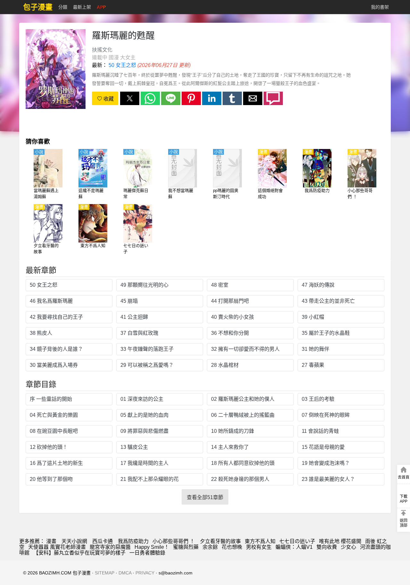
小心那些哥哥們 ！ (174, 541)
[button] (129, 98)
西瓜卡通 (102, 541)
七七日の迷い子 (297, 541)
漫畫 (51, 541)
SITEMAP (104, 572)
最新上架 (82, 7)
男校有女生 (259, 547)
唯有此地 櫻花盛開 (340, 541)
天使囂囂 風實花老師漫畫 (57, 547)
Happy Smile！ (152, 547)
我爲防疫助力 (133, 541)
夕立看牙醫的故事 (220, 541)
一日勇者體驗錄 (147, 553)
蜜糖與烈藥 (186, 547)
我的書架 (380, 7)
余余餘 (210, 547)
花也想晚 (232, 547)
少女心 (348, 547)
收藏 (108, 99)
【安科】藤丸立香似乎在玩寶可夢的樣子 (79, 553)
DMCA (125, 572)
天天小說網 (74, 541)
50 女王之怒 (122, 65)
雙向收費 (326, 547)
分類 (62, 7)
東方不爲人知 (260, 541)
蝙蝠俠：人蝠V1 (294, 547)
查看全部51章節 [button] (205, 497)
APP (101, 7)
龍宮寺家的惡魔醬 (110, 547)
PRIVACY (144, 572)
